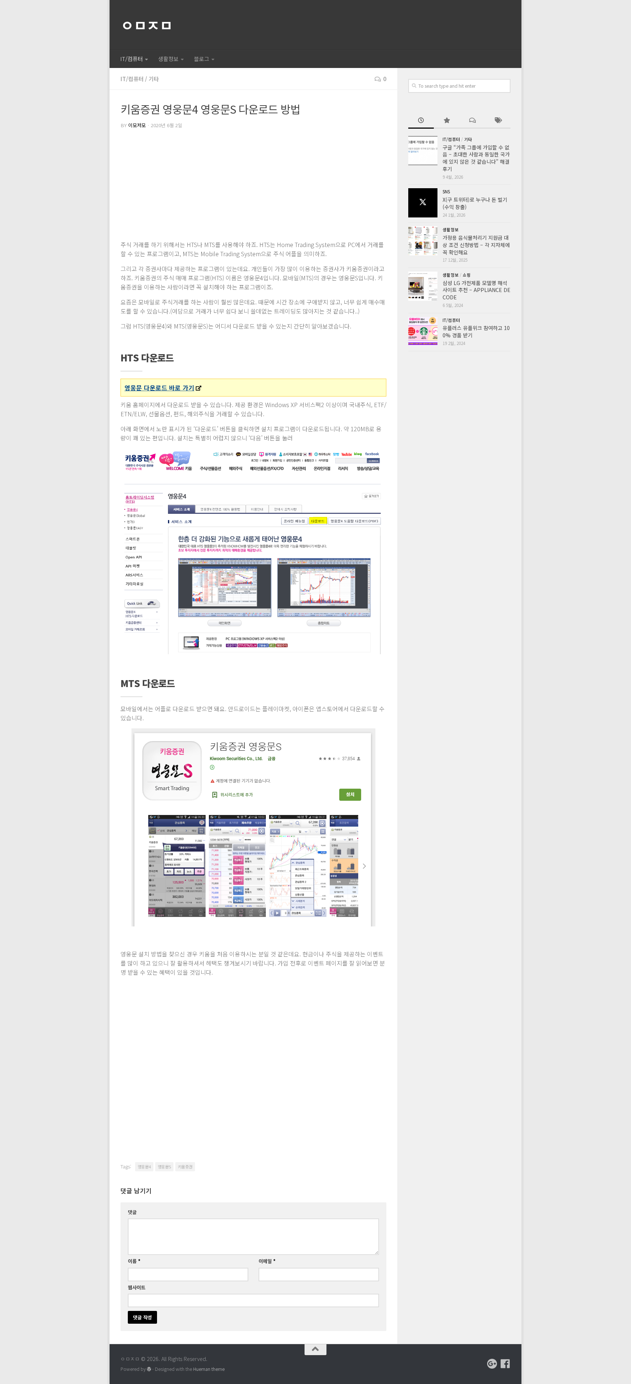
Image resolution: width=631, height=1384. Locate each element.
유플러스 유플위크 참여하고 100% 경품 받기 (476, 331)
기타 (154, 79)
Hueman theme (209, 1369)
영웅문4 (144, 1166)
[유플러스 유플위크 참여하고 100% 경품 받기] (422, 331)
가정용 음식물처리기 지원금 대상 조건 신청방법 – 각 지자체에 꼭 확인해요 (476, 244)
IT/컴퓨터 (131, 58)
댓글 (132, 1212)
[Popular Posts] (446, 121)
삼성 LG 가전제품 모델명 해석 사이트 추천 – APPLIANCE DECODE (476, 290)
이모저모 (137, 125)
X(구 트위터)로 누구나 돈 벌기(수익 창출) (475, 203)
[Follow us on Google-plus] (492, 1364)
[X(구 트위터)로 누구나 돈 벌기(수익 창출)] (422, 202)
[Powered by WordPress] (149, 1369)
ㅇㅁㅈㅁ (146, 25)
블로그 (201, 58)
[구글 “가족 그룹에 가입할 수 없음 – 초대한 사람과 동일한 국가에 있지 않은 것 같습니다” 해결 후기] (422, 150)
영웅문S (164, 1166)
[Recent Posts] (421, 121)
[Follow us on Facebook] (505, 1364)
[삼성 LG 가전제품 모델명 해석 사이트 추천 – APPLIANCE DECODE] (422, 286)
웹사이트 (136, 1287)
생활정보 (168, 58)
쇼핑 (467, 275)
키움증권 (185, 1166)
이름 (134, 1261)
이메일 (267, 1261)
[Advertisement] (253, 185)
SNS (446, 191)
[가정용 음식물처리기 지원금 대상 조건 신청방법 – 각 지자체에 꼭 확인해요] (422, 240)
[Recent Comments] (472, 121)
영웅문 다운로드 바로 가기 (159, 387)
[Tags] (497, 121)
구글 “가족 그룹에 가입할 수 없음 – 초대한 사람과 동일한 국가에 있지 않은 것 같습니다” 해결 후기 (476, 158)
